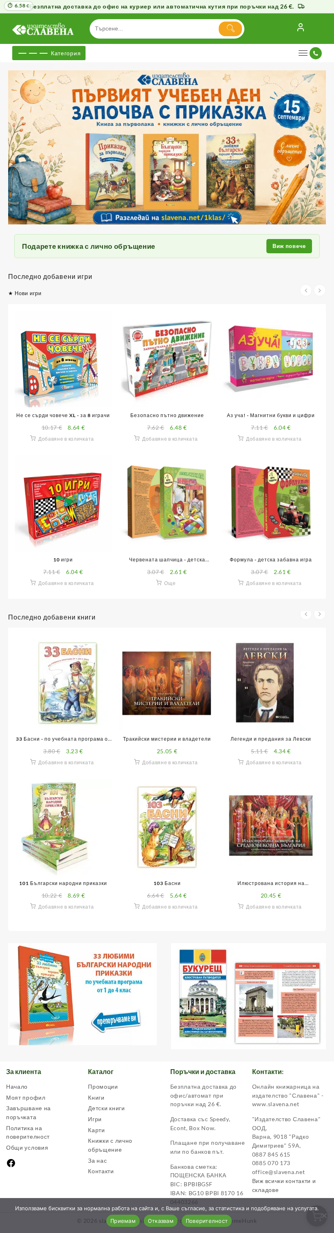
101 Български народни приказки (63, 883)
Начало (17, 1086)
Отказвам (161, 1221)
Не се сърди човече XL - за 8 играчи (63, 415)
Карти (96, 1129)
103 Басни (167, 883)
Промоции (103, 1086)
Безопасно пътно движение (167, 415)
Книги (96, 1097)
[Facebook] (11, 1165)
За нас (97, 1160)
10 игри (63, 560)
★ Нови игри (25, 293)
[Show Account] (301, 28)
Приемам (123, 1221)
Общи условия (27, 1147)
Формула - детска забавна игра (271, 560)
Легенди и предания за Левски (271, 739)
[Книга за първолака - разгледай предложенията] (167, 147)
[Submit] (230, 29)
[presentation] (306, 290)
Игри (95, 1119)
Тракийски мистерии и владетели (167, 739)
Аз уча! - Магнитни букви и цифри (271, 415)
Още (170, 583)
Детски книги (106, 1108)
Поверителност (207, 1221)
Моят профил (26, 1097)
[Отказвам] (324, 1215)
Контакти (101, 1171)
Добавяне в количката (66, 439)
